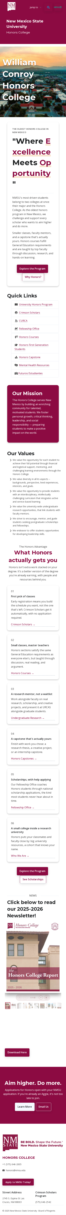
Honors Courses (29, 337)
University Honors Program (35, 304)
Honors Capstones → (24, 758)
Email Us (44, 1106)
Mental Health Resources (34, 365)
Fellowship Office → (22, 807)
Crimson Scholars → (23, 624)
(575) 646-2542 (43, 1202)
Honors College (18, 32)
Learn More (25, 1106)
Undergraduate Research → (28, 718)
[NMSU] (33, 1142)
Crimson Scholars (29, 312)
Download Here (17, 1052)
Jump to (34, 7)
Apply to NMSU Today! (18, 1182)
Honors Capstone (29, 357)
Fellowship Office (29, 328)
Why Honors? (33, 277)
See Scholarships (33, 879)
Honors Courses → (22, 673)
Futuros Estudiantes (30, 373)
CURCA (23, 320)
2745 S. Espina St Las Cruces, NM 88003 (13, 1200)
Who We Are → (20, 855)
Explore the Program (32, 268)
